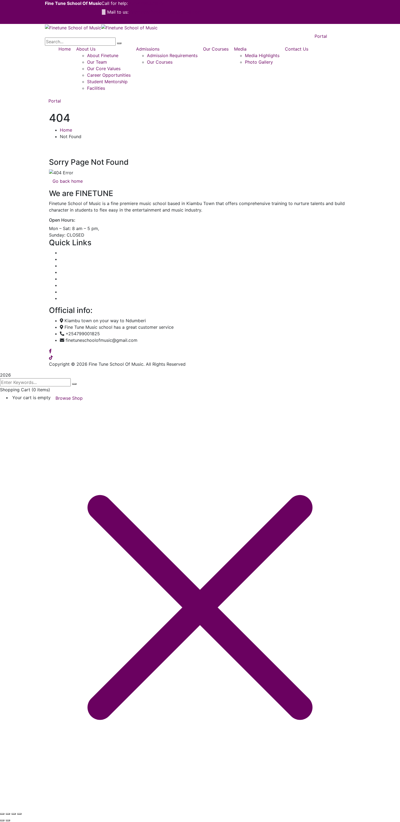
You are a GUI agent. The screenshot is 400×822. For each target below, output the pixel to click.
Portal (54, 101)
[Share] (13, 814)
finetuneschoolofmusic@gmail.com (166, 12)
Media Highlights (77, 285)
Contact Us (71, 298)
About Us (69, 259)
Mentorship (71, 278)
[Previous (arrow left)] (2, 820)
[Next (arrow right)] (8, 820)
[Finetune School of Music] (73, 27)
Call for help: (114, 3)
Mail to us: (117, 12)
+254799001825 (146, 3)
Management (73, 272)
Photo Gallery (74, 291)
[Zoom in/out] (2, 814)
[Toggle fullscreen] (8, 814)
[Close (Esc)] (19, 814)
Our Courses (72, 265)
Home (66, 130)
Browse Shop (69, 398)
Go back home (68, 181)
